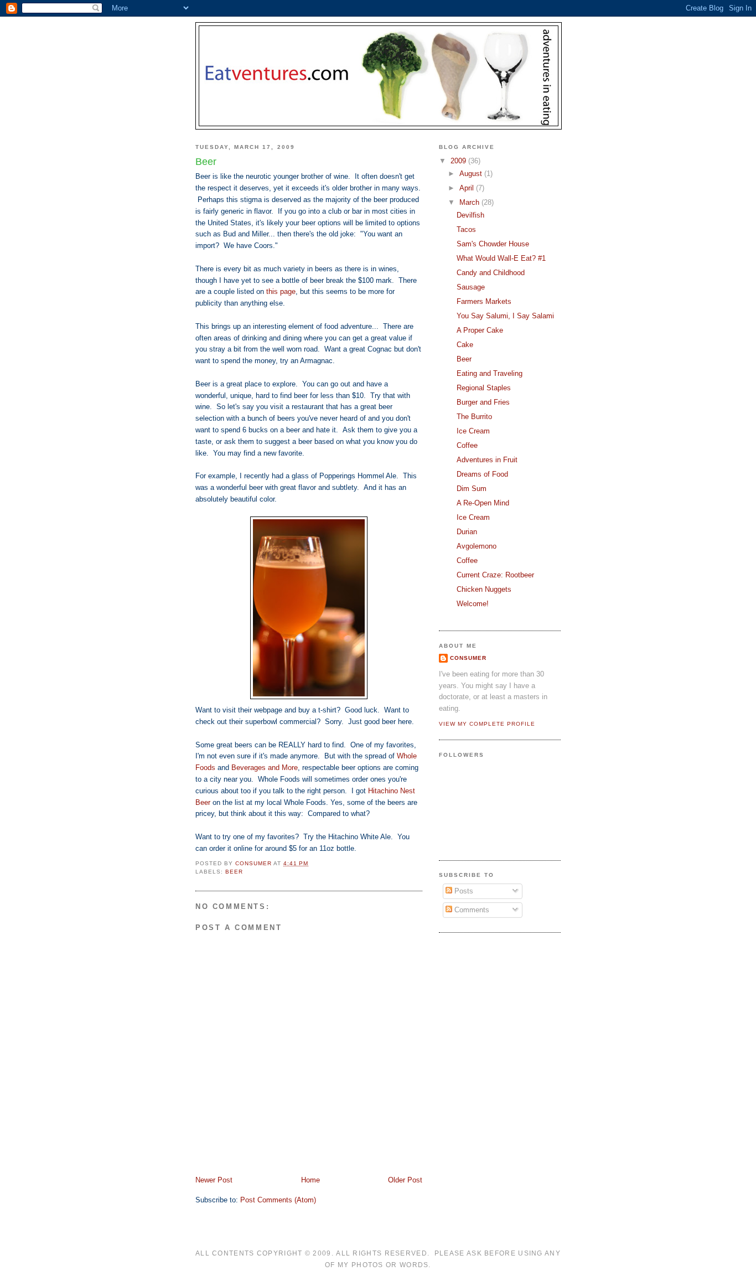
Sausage (471, 287)
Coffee (467, 445)
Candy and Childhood (491, 272)
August (471, 173)
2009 (459, 161)
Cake (465, 344)
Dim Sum (471, 488)
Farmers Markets (484, 301)
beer (234, 872)
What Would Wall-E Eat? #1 (501, 258)
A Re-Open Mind (483, 503)
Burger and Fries (483, 402)
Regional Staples (484, 388)
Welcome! (473, 604)
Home (310, 1180)
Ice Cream (473, 431)
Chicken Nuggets (484, 589)
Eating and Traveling (489, 373)
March (470, 202)
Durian (467, 532)
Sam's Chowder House (493, 244)
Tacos (466, 229)
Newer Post (213, 1180)
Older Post (405, 1180)
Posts (462, 891)
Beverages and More (264, 767)
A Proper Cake (480, 330)
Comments (470, 910)
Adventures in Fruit (487, 460)
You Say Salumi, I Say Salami (505, 316)
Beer (464, 359)
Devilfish (470, 215)
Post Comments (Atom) (278, 1200)
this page (281, 291)
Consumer (468, 658)
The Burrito (474, 416)
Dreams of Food (482, 474)
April (467, 188)
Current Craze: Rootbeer (495, 575)
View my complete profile (487, 724)
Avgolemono (476, 546)
